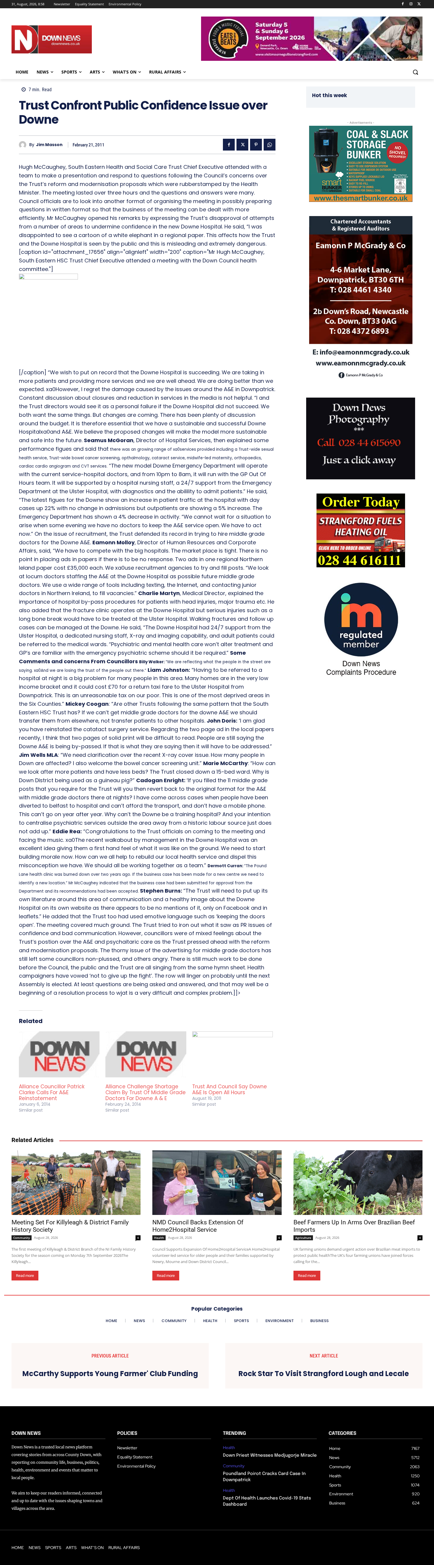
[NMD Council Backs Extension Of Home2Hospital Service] (216, 1182)
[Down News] (73, 39)
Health (159, 1238)
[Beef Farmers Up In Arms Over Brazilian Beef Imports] (357, 1182)
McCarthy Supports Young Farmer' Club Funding (110, 1374)
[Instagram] (410, 4)
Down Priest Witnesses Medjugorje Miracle (270, 1455)
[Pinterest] (256, 145)
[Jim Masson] (24, 144)
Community (21, 1238)
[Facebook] (402, 4)
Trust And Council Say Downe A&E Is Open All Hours (229, 1089)
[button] (415, 72)
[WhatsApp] (269, 145)
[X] (419, 4)
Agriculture (303, 1238)
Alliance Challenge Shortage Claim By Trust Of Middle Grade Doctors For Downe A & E (145, 1092)
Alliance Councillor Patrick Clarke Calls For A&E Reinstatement (51, 1092)
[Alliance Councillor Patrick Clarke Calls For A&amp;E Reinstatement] (59, 1054)
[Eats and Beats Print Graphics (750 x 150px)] (311, 59)
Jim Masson (49, 144)
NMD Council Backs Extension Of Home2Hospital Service (197, 1226)
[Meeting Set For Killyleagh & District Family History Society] (76, 1182)
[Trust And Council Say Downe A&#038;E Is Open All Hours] (232, 1054)
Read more (25, 1275)
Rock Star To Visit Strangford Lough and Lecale (324, 1374)
